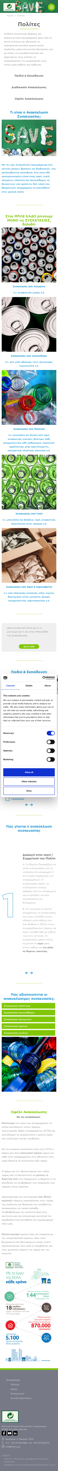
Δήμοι (14, 1389)
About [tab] (47, 685)
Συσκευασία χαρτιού (15, 1026)
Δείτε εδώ (29, 646)
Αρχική (10, 16)
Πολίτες (15, 1384)
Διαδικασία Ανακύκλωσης (29, 87)
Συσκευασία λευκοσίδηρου (19, 1012)
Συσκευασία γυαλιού (16, 1033)
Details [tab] (29, 685)
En (40, 7)
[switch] (51, 742)
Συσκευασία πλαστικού (17, 1005)
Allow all (29, 772)
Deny (29, 791)
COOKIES (6, 1455)
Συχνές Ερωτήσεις (21, 1398)
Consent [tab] (10, 685)
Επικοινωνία (17, 1393)
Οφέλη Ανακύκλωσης (29, 98)
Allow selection (29, 781)
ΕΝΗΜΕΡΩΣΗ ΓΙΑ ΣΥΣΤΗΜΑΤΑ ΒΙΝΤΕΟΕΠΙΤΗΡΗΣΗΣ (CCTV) (29, 1465)
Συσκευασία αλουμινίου (17, 1019)
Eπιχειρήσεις (13, 1380)
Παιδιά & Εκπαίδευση (29, 75)
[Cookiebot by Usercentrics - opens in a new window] (42, 678)
